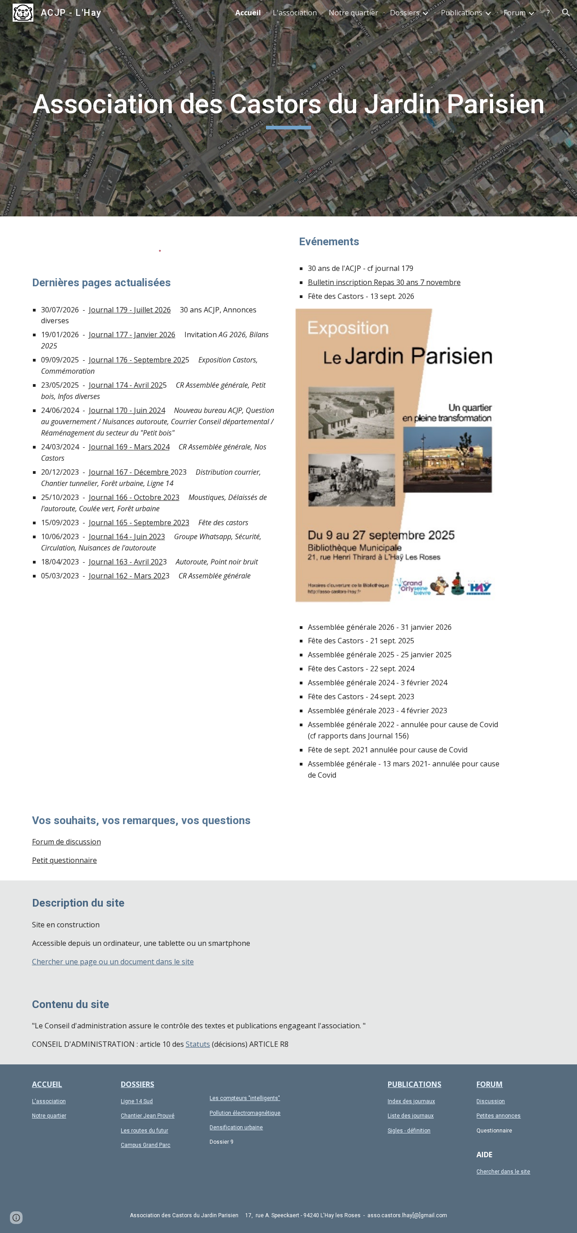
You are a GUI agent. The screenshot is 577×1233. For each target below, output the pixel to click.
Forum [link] (515, 13)
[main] (288, 108)
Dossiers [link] (405, 13)
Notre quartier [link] (353, 13)
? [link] (548, 13)
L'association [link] (295, 13)
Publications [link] (461, 13)
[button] (566, 12)
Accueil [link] (248, 13)
